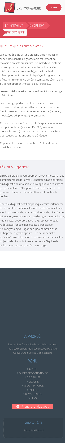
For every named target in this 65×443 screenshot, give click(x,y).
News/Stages (33, 394)
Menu (54, 7)
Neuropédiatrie (15, 32)
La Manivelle (14, 25)
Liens (34, 398)
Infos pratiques (34, 385)
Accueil (33, 369)
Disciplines (37, 25)
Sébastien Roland (33, 430)
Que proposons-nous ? (33, 373)
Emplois (33, 390)
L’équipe (34, 381)
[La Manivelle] (22, 8)
